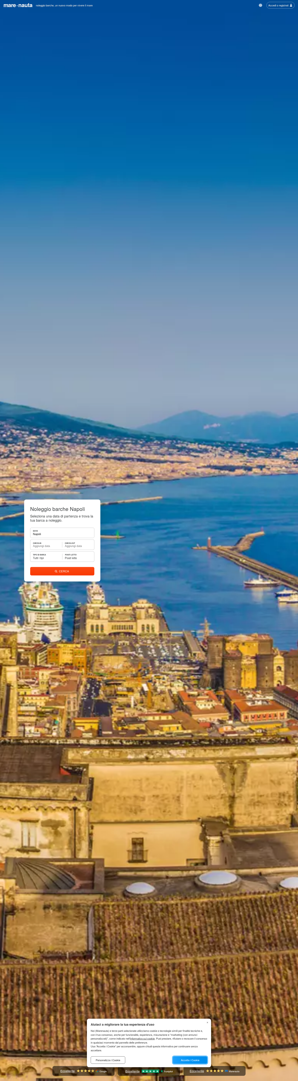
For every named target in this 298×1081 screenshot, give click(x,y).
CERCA (64, 571)
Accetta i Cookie (190, 1060)
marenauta (17, 5)
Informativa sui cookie (142, 1038)
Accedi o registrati (278, 5)
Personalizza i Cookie (108, 1060)
